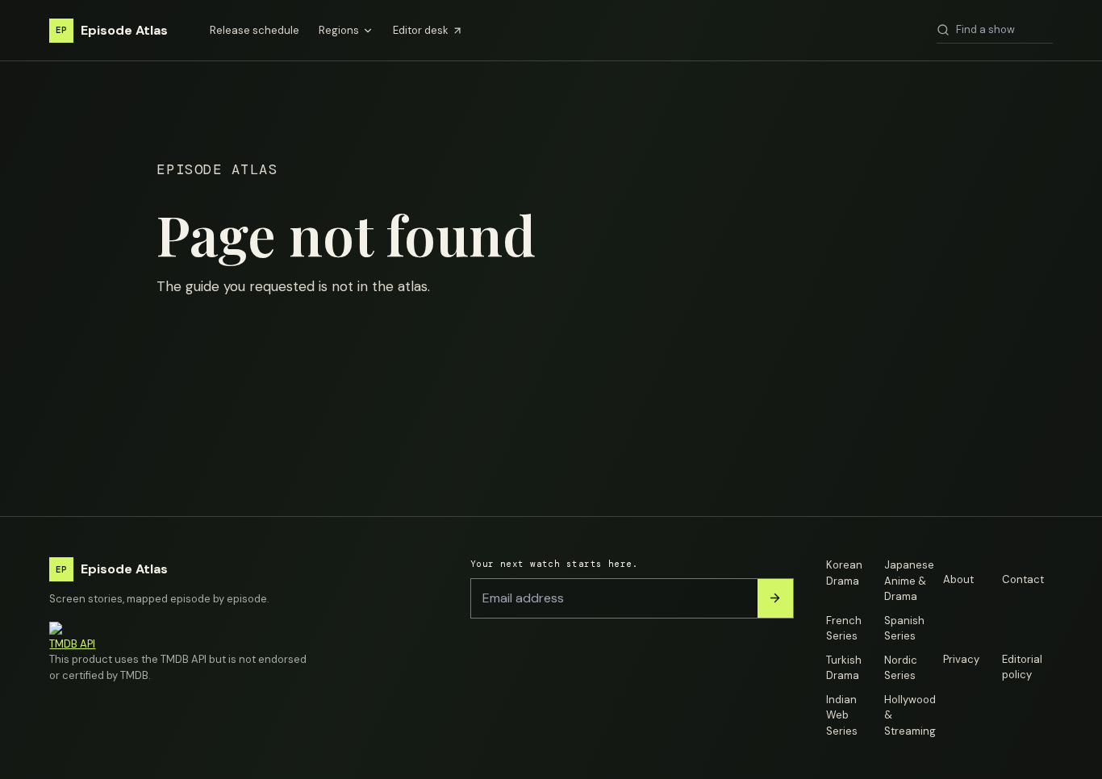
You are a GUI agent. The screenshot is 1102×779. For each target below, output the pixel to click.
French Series (844, 629)
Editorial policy (1022, 667)
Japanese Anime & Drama (909, 580)
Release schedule (254, 30)
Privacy (961, 659)
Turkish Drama (844, 668)
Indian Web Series (842, 715)
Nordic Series (900, 668)
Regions (339, 30)
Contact (1023, 579)
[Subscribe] (775, 598)
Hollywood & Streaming (909, 715)
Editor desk (421, 30)
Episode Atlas (112, 30)
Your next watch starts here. (554, 563)
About (958, 579)
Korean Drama (844, 573)
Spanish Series (904, 629)
